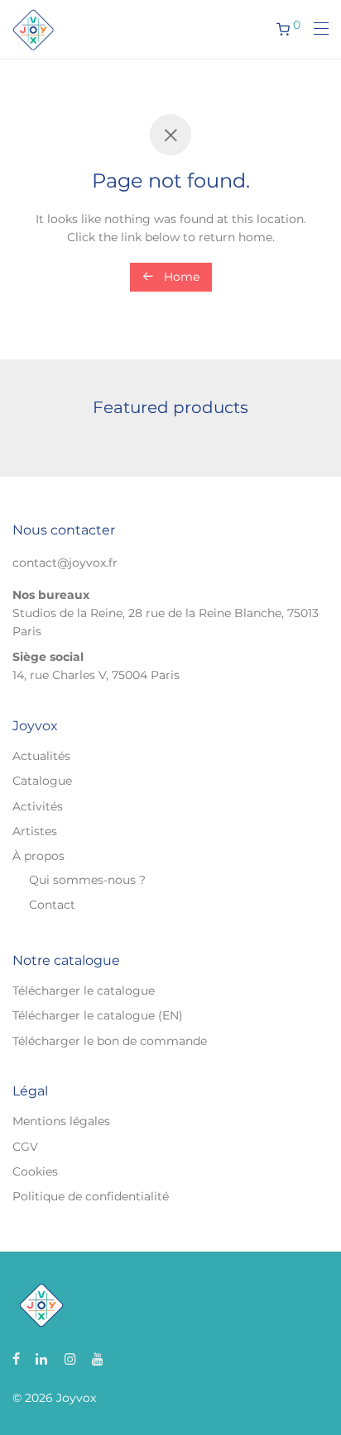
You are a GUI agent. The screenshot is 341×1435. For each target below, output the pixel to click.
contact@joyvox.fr (65, 562)
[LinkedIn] (42, 1358)
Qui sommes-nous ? (87, 879)
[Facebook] (16, 1358)
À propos (38, 855)
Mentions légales (61, 1121)
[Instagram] (70, 1358)
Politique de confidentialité (90, 1196)
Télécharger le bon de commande (109, 1040)
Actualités (41, 755)
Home (180, 276)
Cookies (35, 1171)
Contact (52, 904)
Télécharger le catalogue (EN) (97, 1015)
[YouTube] (98, 1358)
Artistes (34, 831)
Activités (37, 806)
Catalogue (42, 780)
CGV (25, 1146)
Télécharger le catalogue (83, 990)
